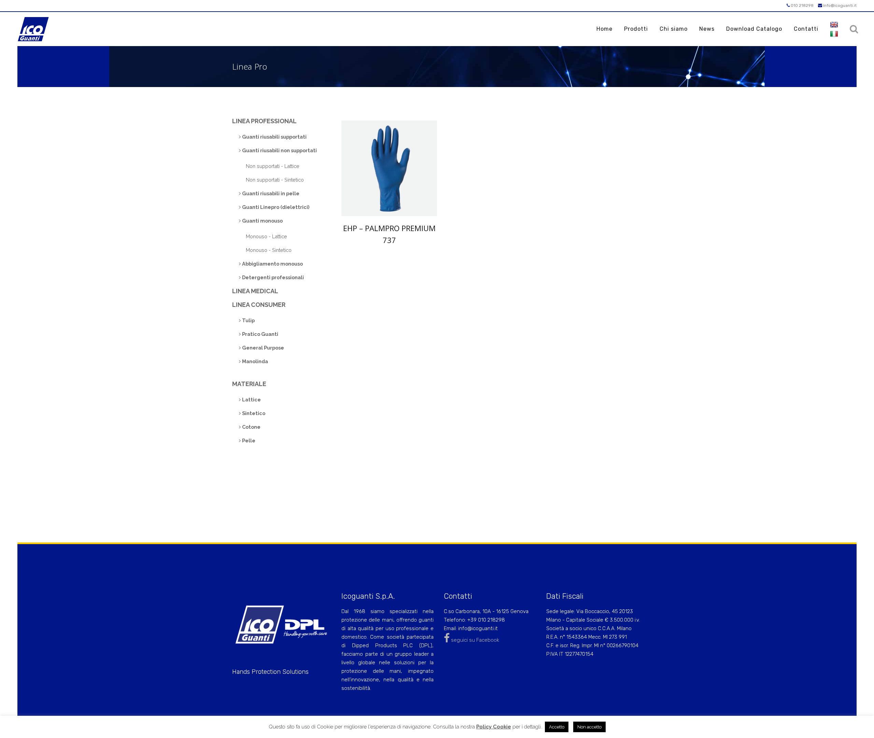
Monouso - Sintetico (269, 250)
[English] (834, 25)
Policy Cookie (493, 727)
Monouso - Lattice (266, 236)
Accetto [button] (556, 726)
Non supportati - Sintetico (275, 180)
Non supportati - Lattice (272, 166)
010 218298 (802, 5)
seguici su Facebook (474, 640)
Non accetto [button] (589, 726)
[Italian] (834, 34)
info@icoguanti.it (839, 5)
